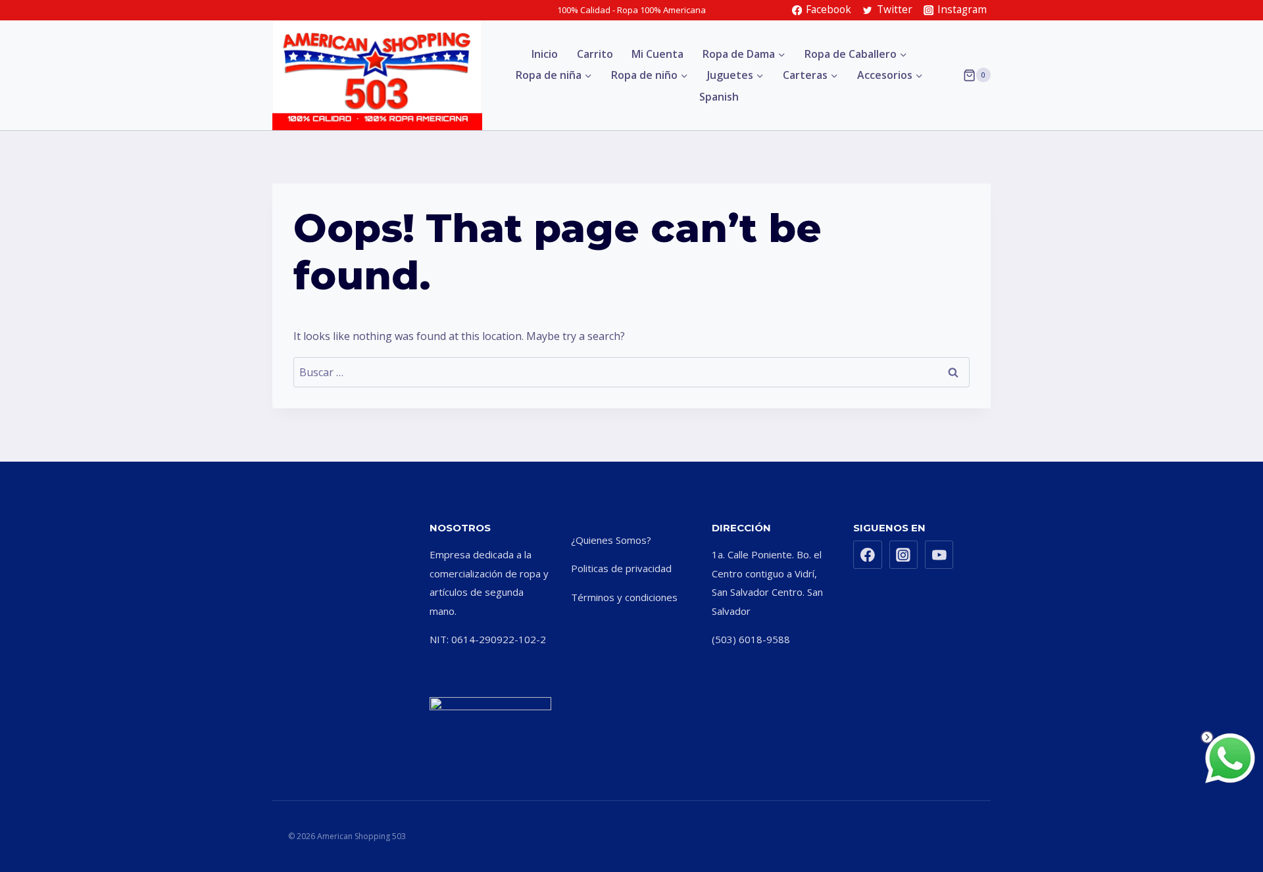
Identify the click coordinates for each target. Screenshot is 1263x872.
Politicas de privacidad (621, 568)
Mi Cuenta (657, 54)
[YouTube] (939, 555)
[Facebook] (867, 555)
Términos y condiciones (624, 597)
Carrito (595, 54)
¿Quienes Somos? (611, 539)
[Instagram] (903, 555)
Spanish (719, 96)
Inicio (545, 54)
